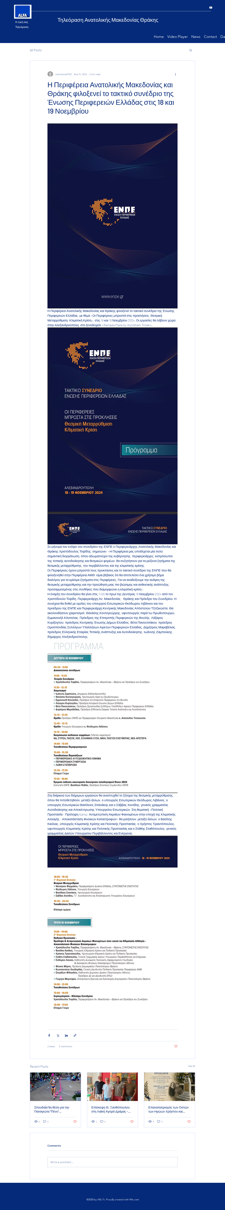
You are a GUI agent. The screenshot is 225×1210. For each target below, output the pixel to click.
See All (191, 1065)
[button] (190, 50)
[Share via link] (75, 1035)
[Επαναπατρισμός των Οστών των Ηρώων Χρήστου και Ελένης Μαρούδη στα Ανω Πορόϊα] (169, 1087)
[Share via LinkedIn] (66, 1035)
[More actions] (175, 74)
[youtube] (211, 7)
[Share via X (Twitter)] (57, 1035)
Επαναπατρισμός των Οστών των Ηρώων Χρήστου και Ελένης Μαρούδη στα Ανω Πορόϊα (168, 1109)
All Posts (36, 50)
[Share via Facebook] (49, 1035)
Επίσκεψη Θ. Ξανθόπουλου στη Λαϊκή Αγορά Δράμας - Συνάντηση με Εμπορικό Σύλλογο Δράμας (110, 1109)
